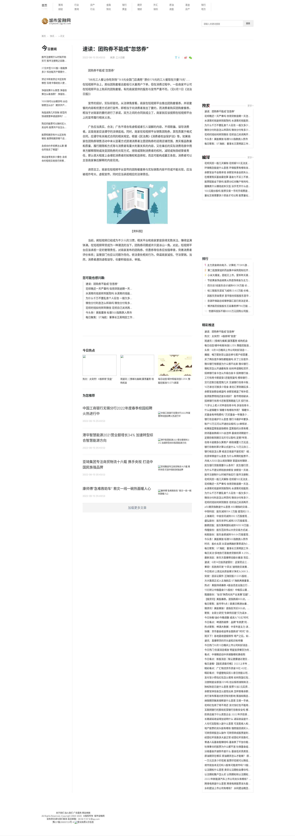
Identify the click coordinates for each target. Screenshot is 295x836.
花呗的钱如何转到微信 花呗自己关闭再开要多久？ (231, 134)
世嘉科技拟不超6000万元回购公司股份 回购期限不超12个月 (241, 311)
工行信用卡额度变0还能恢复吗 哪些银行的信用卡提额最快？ (237, 377)
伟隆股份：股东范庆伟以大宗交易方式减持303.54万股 (234, 529)
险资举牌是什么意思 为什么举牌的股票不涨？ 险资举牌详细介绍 (239, 456)
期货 (139, 4)
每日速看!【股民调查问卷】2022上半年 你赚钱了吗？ (233, 663)
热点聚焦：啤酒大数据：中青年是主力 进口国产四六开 (234, 626)
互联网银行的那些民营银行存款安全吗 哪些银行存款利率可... (237, 709)
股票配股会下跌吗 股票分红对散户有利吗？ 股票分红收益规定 (237, 181)
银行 (124, 4)
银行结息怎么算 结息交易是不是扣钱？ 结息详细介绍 (233, 451)
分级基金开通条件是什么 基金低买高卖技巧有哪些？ (232, 751)
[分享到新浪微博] (185, 58)
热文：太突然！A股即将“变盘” (220, 336)
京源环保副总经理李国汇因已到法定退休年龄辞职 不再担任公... (241, 300)
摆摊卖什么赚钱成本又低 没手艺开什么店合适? (229, 186)
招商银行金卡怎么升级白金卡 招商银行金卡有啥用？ (232, 373)
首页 (45, 7)
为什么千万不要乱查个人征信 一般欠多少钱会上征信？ (234, 125)
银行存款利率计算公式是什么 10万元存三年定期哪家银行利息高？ (240, 446)
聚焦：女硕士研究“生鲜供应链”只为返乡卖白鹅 (229, 612)
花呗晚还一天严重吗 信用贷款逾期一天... (109, 288)
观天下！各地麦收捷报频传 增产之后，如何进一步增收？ (235, 635)
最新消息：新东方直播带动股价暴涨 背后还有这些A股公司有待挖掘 (240, 557)
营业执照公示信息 (85, 822)
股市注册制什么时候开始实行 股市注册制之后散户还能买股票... (238, 474)
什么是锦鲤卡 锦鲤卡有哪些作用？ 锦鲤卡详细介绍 (231, 409)
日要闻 (49, 48)
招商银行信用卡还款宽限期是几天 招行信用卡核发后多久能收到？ (240, 400)
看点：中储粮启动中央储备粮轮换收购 (225, 654)
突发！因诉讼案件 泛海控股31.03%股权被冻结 (229, 575)
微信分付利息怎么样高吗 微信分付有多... (109, 303)
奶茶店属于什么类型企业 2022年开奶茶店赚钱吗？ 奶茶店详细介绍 (241, 714)
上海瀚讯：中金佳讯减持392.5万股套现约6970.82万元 (234, 516)
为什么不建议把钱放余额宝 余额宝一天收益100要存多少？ (236, 469)
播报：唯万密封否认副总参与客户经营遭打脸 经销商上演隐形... (238, 354)
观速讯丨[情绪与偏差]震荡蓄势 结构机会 (226, 340)
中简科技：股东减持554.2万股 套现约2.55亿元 (230, 511)
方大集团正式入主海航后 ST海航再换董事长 (228, 580)
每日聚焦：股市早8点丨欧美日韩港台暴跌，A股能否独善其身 (237, 603)
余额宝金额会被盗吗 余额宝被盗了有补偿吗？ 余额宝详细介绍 (237, 391)
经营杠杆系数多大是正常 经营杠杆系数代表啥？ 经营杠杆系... (237, 737)
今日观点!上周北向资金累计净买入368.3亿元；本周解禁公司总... (239, 571)
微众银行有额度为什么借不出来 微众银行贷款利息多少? (234, 363)
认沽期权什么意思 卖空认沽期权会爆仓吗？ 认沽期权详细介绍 (237, 769)
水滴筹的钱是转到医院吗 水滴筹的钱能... (109, 293)
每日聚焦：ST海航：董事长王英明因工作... (110, 317)
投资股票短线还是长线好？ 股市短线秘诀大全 (229, 396)
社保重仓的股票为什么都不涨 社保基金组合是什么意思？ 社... (237, 746)
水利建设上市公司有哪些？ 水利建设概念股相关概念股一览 (236, 788)
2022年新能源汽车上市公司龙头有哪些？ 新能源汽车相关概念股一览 (241, 778)
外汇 (155, 4)
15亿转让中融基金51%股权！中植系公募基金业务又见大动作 (237, 589)
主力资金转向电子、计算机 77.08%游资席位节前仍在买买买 (239, 265)
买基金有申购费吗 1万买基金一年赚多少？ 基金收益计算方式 (237, 414)
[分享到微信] (190, 58)
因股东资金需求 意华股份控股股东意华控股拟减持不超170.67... (241, 295)
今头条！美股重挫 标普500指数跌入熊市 (109, 312)
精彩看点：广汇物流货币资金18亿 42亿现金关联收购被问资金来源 (240, 668)
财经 (60, 9)
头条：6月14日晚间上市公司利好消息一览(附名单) (231, 349)
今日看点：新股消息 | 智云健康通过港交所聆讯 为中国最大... (237, 658)
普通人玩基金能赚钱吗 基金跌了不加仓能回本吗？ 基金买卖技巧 (239, 742)
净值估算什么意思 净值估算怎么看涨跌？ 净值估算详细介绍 (54, 94)
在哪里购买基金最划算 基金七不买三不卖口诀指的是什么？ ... (237, 176)
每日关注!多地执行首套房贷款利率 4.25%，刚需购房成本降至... (238, 552)
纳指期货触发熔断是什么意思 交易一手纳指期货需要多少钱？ (237, 700)
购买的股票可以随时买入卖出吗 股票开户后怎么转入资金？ (54, 127)
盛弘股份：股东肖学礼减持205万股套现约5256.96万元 (234, 520)
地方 (203, 9)
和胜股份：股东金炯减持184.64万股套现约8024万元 (233, 534)
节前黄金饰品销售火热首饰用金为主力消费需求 (232, 280)
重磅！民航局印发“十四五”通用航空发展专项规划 (230, 566)
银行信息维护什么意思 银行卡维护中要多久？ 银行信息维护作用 (239, 419)
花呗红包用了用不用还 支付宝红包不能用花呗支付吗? (233, 705)
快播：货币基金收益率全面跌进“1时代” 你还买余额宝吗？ (235, 631)
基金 (187, 4)
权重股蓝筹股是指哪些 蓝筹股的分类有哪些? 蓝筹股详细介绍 (237, 428)
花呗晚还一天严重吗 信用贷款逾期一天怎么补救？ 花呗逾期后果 (239, 115)
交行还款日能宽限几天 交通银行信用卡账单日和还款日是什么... (238, 382)
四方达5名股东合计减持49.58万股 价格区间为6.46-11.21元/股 (240, 285)
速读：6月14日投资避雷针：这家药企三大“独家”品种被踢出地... (238, 562)
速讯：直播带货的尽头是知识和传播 (224, 640)
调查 (171, 9)
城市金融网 (99, 816)
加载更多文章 (137, 508)
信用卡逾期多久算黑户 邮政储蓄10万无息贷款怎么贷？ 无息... (237, 442)
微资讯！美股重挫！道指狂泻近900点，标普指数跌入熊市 (235, 608)
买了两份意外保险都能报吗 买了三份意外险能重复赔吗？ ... (236, 359)
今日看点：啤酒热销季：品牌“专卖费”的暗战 (228, 622)
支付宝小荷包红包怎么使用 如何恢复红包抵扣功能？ (232, 677)
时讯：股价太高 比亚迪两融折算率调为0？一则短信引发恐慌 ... (238, 543)
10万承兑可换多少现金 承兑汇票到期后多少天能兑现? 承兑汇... (238, 386)
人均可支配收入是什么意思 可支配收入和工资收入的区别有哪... (238, 723)
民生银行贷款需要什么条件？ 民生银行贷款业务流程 (232, 465)
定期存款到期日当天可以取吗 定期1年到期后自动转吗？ (234, 437)
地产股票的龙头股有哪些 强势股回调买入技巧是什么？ (234, 728)
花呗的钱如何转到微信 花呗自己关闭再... (109, 307)
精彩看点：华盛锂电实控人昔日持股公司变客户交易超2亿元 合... (239, 672)
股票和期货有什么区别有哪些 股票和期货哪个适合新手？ (54, 138)
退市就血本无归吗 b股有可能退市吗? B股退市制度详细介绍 (236, 765)
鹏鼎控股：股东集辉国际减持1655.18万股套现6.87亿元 (234, 525)
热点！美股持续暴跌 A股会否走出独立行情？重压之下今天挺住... (239, 585)
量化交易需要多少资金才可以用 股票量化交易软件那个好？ (236, 195)
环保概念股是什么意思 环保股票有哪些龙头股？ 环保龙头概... (237, 167)
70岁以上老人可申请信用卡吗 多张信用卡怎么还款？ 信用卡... (238, 405)
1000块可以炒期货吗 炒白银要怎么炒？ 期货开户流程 (54, 105)
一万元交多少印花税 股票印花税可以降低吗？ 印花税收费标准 (237, 760)
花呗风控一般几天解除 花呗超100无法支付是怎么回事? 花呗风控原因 (241, 163)
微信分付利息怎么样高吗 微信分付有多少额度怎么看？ (234, 129)
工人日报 (120, 57)
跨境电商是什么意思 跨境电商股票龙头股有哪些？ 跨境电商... (237, 783)
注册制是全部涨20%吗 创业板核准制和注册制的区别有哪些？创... (239, 682)
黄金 (124, 9)
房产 (92, 4)
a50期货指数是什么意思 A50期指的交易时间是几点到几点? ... (237, 506)
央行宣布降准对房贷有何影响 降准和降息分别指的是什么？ (236, 695)
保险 (155, 9)
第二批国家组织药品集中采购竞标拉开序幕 (230, 270)
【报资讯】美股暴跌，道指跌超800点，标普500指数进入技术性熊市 (241, 599)
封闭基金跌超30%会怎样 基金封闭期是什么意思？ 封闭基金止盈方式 (241, 432)
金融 (108, 4)
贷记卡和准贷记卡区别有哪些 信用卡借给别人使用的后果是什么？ (54, 83)
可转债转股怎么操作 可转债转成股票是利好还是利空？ (234, 732)
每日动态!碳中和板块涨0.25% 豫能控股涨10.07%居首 (233, 345)
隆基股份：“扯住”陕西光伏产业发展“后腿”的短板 (230, 594)
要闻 (60, 4)
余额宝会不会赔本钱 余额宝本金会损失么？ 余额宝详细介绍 (236, 172)
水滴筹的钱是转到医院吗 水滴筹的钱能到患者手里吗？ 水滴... (237, 120)
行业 (76, 4)
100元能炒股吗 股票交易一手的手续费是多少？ (230, 190)
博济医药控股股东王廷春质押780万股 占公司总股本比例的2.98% (242, 305)
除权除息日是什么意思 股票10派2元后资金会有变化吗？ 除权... (238, 686)
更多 (250, 105)
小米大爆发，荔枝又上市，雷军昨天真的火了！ (233, 275)
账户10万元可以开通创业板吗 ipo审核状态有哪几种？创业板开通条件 (241, 423)
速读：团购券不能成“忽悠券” (102, 283)
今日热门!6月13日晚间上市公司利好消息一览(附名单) (233, 645)
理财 (139, 9)
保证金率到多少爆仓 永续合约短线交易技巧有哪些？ (54, 160)
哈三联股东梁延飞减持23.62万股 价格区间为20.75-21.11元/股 (240, 290)
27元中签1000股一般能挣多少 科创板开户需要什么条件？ (54, 72)
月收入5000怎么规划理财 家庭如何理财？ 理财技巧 (232, 460)
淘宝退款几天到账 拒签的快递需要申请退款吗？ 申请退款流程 (54, 116)
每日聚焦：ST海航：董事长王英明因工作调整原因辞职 (234, 143)
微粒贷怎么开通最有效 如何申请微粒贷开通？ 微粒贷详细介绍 (237, 368)
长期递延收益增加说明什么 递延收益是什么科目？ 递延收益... (237, 718)
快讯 (108, 9)
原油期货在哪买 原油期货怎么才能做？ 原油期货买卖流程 (235, 755)
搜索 (248, 23)
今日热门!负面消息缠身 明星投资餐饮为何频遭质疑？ (233, 649)
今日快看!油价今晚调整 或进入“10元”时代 (226, 617)
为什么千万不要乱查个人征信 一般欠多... (109, 298)
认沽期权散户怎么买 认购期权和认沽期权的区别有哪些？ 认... (237, 774)
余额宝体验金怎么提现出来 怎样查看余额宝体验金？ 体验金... (237, 691)
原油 (171, 4)
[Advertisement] (248, 72)
